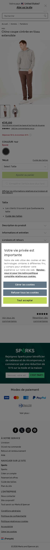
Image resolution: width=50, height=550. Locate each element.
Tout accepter (25, 300)
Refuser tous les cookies (25, 292)
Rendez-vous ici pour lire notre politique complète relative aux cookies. (24, 273)
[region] (25, 275)
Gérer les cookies (25, 284)
